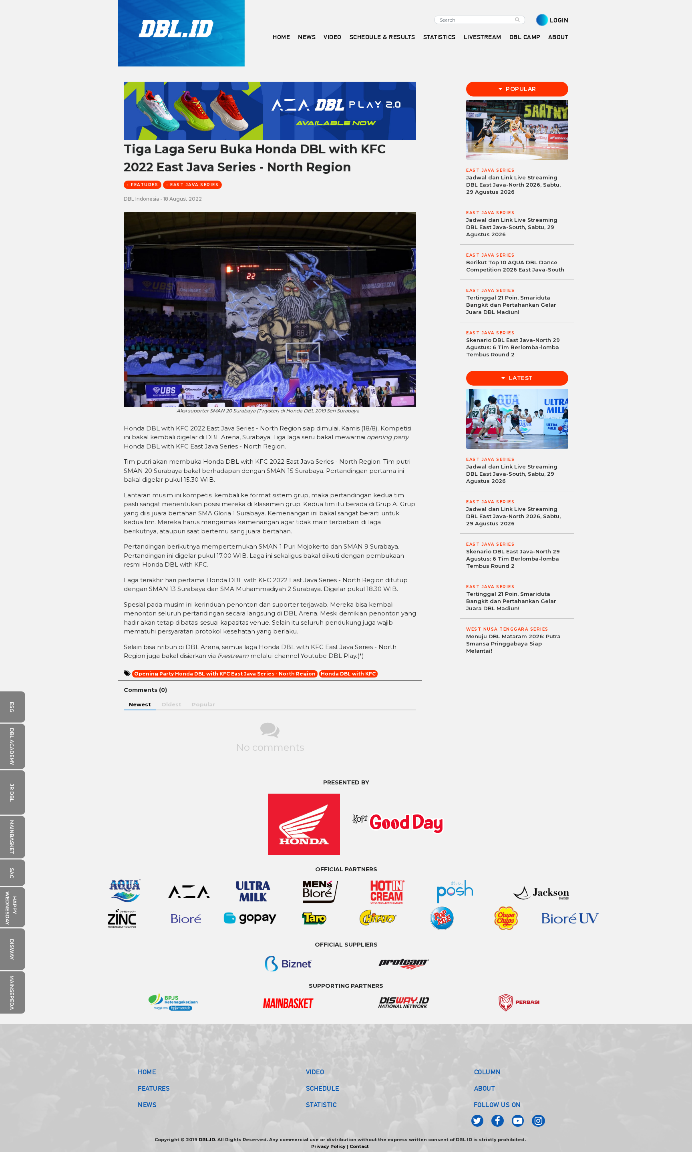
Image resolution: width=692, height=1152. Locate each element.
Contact (359, 1146)
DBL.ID (207, 1139)
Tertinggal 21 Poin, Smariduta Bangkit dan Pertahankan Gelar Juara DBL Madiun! (511, 304)
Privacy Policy (328, 1146)
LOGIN (559, 20)
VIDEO (333, 37)
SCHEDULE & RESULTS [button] (382, 37)
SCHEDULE (322, 1088)
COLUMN (487, 1072)
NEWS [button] (307, 37)
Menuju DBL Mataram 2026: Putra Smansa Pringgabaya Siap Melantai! (513, 643)
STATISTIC (321, 1105)
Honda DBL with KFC (348, 674)
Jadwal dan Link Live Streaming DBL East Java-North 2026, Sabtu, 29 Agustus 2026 (513, 184)
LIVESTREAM (482, 37)
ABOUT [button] (558, 37)
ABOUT (484, 1088)
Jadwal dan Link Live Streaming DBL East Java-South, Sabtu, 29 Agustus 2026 (511, 227)
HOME (281, 37)
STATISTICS (439, 37)
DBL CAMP (524, 37)
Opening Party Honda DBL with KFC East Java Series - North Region (225, 674)
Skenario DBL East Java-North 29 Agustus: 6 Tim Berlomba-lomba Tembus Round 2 (513, 347)
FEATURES (154, 1088)
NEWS (147, 1105)
